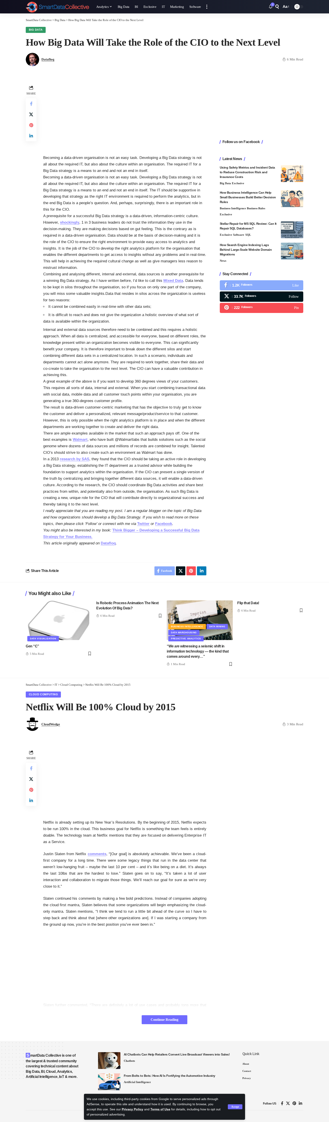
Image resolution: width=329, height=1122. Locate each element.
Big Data (36, 29)
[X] (261, 296)
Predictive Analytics (186, 638)
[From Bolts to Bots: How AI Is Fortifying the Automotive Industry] (109, 1081)
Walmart (80, 439)
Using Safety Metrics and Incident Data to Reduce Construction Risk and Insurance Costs (247, 172)
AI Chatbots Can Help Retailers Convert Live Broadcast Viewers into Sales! (177, 1054)
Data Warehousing (184, 632)
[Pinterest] (261, 308)
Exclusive (238, 183)
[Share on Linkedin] (31, 136)
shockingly (69, 222)
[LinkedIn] (300, 1103)
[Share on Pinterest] (31, 125)
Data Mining (217, 626)
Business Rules (256, 208)
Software (238, 234)
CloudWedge (50, 724)
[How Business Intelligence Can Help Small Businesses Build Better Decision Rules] (292, 198)
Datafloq (47, 59)
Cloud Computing (43, 694)
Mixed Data (173, 280)
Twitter (143, 524)
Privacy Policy (132, 1109)
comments (97, 854)
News (223, 260)
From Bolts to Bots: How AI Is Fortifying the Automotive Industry (169, 1075)
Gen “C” (32, 646)
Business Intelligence (233, 208)
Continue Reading (164, 1019)
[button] (235, 1106)
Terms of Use (160, 1109)
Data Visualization (43, 638)
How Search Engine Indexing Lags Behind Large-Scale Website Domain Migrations (246, 249)
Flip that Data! (248, 603)
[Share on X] (31, 114)
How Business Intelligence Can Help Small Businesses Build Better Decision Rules (248, 197)
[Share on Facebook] (31, 103)
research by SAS (74, 459)
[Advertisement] (125, 115)
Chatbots (129, 1060)
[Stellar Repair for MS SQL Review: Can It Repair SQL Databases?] (292, 229)
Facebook (163, 524)
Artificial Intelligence (137, 1082)
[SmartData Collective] (57, 6)
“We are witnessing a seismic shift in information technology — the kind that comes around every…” (198, 651)
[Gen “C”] (59, 620)
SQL (248, 234)
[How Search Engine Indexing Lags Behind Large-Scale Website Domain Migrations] (292, 251)
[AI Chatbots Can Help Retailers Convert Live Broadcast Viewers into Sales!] (109, 1060)
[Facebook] (261, 285)
